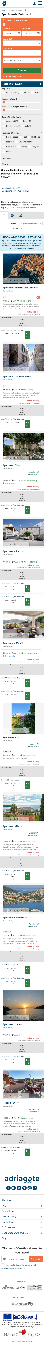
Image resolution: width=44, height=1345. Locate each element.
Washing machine (26, 142)
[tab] (4, 215)
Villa (28, 126)
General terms (9, 1211)
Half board (35, 137)
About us (6, 1200)
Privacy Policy (9, 1216)
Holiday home (13, 126)
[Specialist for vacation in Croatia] (22, 1179)
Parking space (12, 137)
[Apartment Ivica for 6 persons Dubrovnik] (22, 1005)
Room (27, 121)
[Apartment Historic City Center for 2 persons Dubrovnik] (22, 269)
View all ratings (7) (33, 926)
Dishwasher (11, 147)
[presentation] (4, 215)
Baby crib (36, 147)
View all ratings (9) (33, 835)
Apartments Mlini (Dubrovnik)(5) (15, 191)
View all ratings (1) (33, 474)
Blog (4, 1238)
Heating (24, 147)
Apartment (12, 121)
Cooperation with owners (15, 1233)
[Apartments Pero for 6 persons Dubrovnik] (22, 532)
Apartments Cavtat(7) (11, 188)
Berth (8, 151)
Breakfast (10, 142)
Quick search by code (11, 76)
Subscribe (35, 1259)
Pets (37, 92)
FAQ (4, 1205)
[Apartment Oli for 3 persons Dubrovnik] (22, 446)
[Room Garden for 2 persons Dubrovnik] (22, 718)
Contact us (7, 1222)
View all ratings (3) (33, 746)
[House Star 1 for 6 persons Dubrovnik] (22, 1084)
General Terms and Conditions (22, 248)
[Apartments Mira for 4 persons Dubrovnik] (22, 624)
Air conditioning (12, 92)
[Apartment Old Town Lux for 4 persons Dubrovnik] (22, 357)
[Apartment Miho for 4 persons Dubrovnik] (22, 807)
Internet (27, 92)
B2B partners (8, 1227)
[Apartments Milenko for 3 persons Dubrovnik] (22, 898)
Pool (25, 137)
